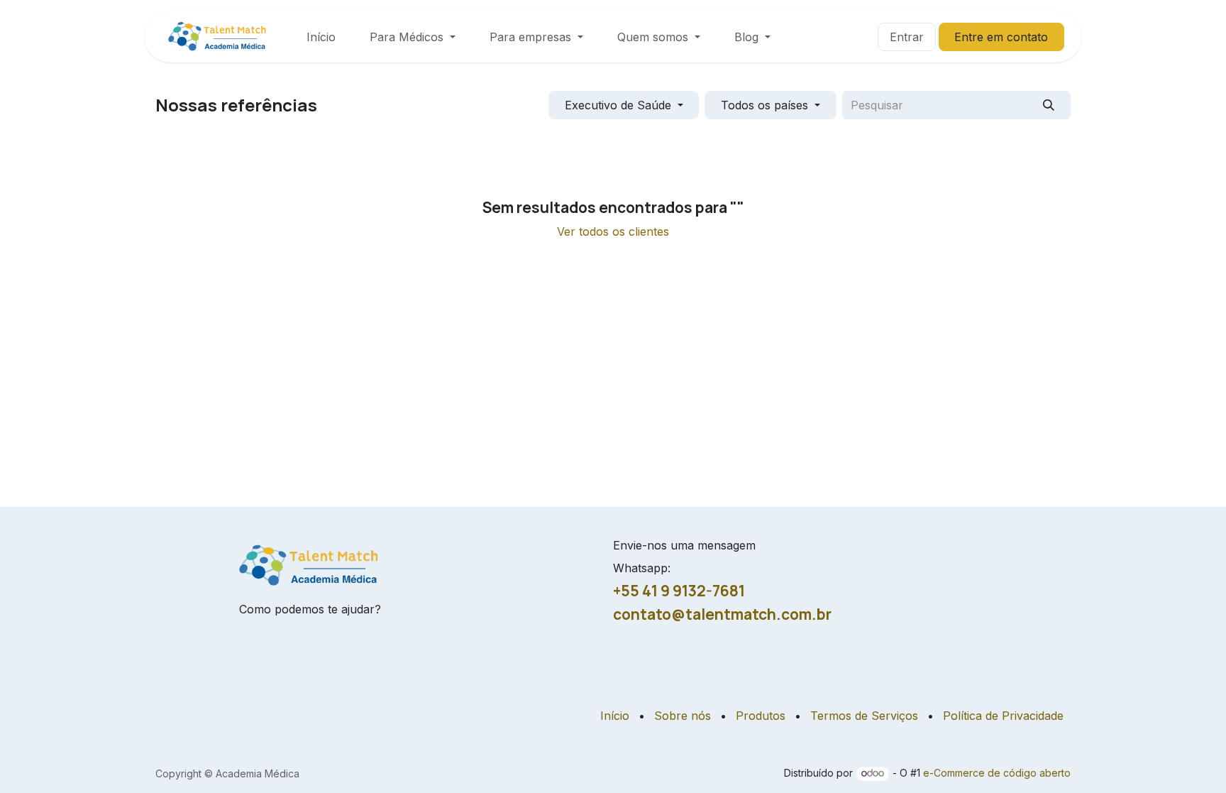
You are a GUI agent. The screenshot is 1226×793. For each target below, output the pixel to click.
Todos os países (764, 105)
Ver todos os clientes (613, 231)
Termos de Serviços (864, 716)
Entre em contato (1001, 37)
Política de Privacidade (1003, 716)
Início (614, 716)
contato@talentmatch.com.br (722, 614)
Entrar (907, 37)
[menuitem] (321, 37)
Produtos (760, 716)
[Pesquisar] (1049, 105)
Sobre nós (682, 716)
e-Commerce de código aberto (997, 773)
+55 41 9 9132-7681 (679, 591)
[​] (869, 37)
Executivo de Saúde (618, 105)
